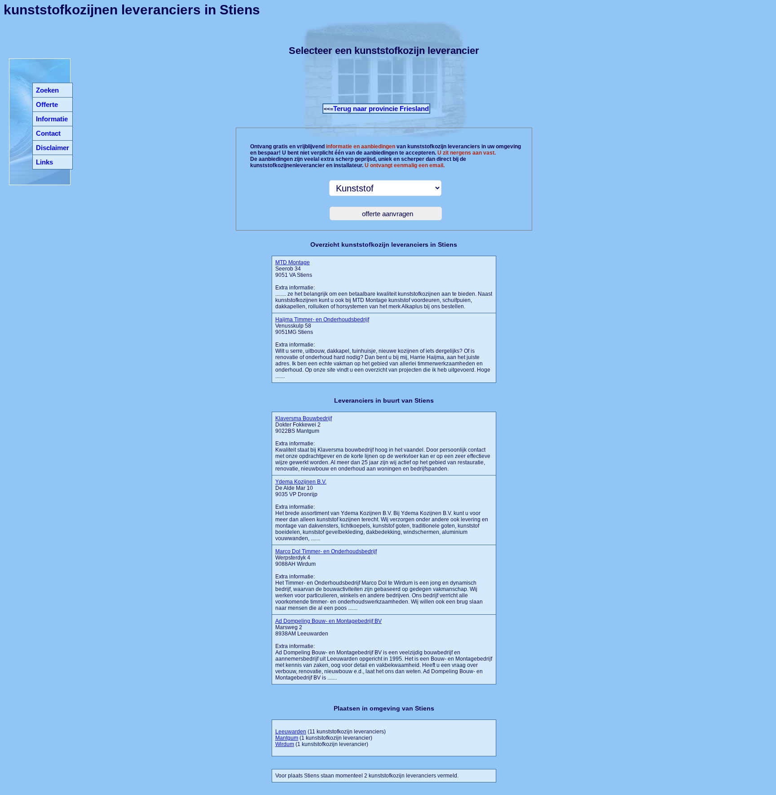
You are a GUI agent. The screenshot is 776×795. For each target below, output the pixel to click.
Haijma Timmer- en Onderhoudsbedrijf (322, 319)
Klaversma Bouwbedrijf (303, 418)
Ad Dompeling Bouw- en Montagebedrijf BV (328, 621)
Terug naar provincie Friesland (381, 108)
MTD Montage (292, 262)
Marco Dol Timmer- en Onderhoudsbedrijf (326, 551)
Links (44, 162)
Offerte (47, 104)
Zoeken (47, 90)
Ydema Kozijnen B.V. (300, 482)
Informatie (52, 119)
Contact (48, 133)
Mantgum (286, 738)
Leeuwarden (290, 731)
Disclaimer (52, 147)
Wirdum (284, 744)
